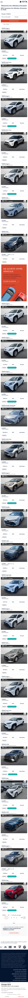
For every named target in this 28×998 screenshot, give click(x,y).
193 (22, 917)
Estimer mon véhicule (19, 980)
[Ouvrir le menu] (2, 2)
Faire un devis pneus (19, 976)
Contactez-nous (14, 933)
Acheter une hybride (19, 970)
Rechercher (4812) (14, 20)
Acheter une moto (20, 972)
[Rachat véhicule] (14, 282)
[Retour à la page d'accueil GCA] (23, 2)
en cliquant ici (21, 967)
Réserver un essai (20, 978)
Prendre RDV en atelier (19, 974)
